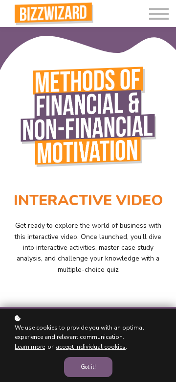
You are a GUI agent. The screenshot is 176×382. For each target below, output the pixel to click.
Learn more (30, 347)
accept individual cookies (91, 347)
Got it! (88, 367)
